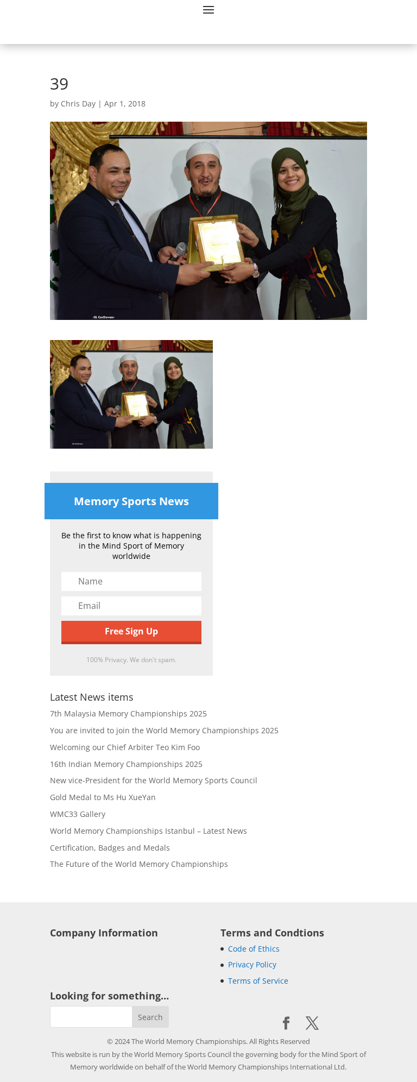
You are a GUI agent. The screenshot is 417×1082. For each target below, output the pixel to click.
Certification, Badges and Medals (110, 847)
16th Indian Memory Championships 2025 (126, 764)
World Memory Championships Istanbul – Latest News (148, 831)
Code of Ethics (254, 948)
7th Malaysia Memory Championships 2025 (128, 713)
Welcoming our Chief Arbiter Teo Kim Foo (125, 747)
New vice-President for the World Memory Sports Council (153, 780)
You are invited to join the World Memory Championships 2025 (164, 730)
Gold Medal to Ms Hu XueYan (103, 797)
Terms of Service (258, 981)
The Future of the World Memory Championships (139, 864)
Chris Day (78, 103)
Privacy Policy (252, 964)
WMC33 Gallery (77, 814)
